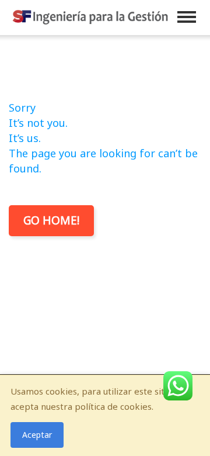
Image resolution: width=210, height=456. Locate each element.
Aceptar (37, 434)
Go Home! (51, 220)
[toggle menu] (186, 17)
